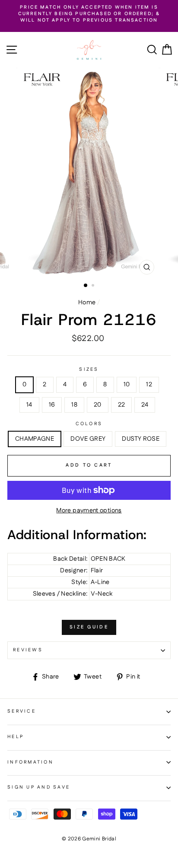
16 (52, 405)
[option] (89, 14)
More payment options (88, 510)
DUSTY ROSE (140, 439)
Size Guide (89, 627)
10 (127, 384)
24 (144, 405)
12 (149, 384)
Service (21, 711)
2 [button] (94, 286)
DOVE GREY (87, 439)
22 (121, 405)
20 (98, 405)
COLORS (89, 424)
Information (30, 762)
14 (29, 405)
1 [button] (86, 286)
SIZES (89, 369)
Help (15, 736)
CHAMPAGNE (34, 439)
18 (74, 405)
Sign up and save (38, 787)
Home (86, 302)
